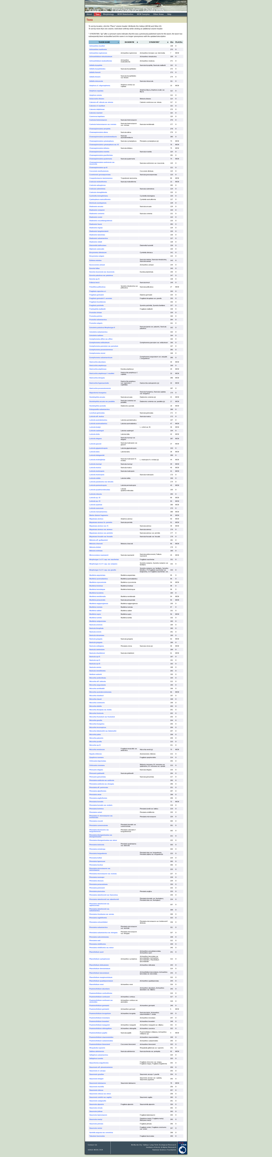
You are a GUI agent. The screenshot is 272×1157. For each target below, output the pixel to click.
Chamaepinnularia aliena (98, 132)
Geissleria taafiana (96, 335)
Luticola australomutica (98, 420)
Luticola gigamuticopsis (98, 448)
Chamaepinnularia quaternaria (100, 159)
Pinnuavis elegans (96, 770)
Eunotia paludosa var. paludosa (101, 275)
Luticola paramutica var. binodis (101, 482)
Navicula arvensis (95, 625)
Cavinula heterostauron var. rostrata (102, 124)
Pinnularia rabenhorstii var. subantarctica (99, 909)
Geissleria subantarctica (98, 332)
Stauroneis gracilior (96, 1074)
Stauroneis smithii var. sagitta (100, 1097)
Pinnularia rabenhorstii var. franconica (103, 895)
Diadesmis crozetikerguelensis (100, 220)
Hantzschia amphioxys (97, 365)
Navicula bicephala (96, 628)
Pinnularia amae (95, 794)
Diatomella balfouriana (97, 245)
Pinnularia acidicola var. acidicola (101, 780)
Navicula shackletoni (97, 653)
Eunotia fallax (94, 268)
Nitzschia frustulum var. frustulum (102, 717)
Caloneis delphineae (97, 109)
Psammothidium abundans (99, 989)
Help (169, 14)
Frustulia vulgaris (95, 323)
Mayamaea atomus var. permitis (101, 533)
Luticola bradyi (95, 427)
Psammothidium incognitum (100, 1013)
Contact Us (92, 1145)
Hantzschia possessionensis (100, 388)
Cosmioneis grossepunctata (99, 174)
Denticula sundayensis (97, 203)
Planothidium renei (96, 984)
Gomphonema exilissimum (99, 342)
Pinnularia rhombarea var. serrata (101, 914)
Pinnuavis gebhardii (96, 773)
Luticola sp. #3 (94, 501)
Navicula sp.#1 (94, 656)
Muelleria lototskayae (97, 589)
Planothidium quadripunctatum (101, 981)
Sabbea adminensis (96, 1051)
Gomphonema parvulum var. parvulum (103, 346)
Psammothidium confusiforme (100, 993)
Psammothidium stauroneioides (101, 1037)
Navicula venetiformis (97, 671)
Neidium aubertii (95, 674)
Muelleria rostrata (95, 607)
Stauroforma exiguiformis (99, 1063)
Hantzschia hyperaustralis (99, 383)
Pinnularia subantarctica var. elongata (103, 932)
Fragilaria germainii (96, 295)
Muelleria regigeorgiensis (98, 603)
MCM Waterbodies (125, 14)
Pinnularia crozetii (96, 821)
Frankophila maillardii (97, 309)
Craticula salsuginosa (97, 185)
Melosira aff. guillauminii (98, 540)
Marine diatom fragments (98, 515)
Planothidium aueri (96, 952)
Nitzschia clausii (95, 699)
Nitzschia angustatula (97, 685)
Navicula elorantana (96, 635)
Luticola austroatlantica (98, 423)
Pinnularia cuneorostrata (98, 825)
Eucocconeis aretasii (97, 265)
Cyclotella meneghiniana (98, 196)
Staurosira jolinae (95, 1111)
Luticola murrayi (95, 464)
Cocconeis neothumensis (99, 171)
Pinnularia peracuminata (98, 884)
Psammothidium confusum (99, 997)
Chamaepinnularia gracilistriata (101, 155)
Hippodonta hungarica (97, 393)
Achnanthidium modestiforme (100, 61)
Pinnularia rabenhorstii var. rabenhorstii (104, 899)
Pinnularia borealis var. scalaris (100, 805)
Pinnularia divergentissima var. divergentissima (100, 836)
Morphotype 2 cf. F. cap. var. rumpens (103, 564)
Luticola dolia (94, 434)
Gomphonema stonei (97, 353)
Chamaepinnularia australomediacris (103, 136)
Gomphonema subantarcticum (100, 357)
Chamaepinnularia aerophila (99, 129)
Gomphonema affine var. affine (100, 339)
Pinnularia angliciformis (98, 798)
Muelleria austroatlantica (98, 579)
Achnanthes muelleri (97, 46)
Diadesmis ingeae (96, 228)
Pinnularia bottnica (96, 809)
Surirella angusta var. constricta (101, 1132)
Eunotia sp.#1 (94, 279)
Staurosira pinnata (96, 1124)
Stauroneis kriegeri (96, 1079)
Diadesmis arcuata (96, 206)
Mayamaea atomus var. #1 (98, 526)
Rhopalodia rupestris (97, 1048)
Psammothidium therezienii (99, 1044)
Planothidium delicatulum (99, 965)
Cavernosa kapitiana (97, 116)
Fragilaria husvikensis (97, 302)
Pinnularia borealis (96, 801)
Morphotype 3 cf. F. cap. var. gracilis (102, 570)
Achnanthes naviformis (98, 49)
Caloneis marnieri (95, 113)
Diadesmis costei (95, 217)
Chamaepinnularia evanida (99, 152)
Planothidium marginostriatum (100, 977)
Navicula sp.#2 (94, 664)
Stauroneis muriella (96, 1086)
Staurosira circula (95, 1108)
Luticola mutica (95, 467)
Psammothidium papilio (98, 1033)
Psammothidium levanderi (99, 1021)
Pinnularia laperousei (97, 861)
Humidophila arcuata (97, 397)
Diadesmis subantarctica (98, 238)
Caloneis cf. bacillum (97, 106)
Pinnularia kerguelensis (98, 853)
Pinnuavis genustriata (97, 777)
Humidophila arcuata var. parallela (102, 401)
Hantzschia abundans (97, 362)
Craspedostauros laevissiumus (100, 178)
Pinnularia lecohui (96, 865)
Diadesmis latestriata (97, 235)
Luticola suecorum (96, 508)
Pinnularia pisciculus (97, 891)
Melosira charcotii (96, 543)
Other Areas (158, 14)
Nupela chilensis (95, 754)
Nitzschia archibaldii (97, 688)
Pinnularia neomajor (96, 877)
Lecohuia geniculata (97, 413)
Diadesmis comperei (97, 210)
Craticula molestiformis (98, 182)
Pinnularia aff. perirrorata (98, 787)
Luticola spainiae (95, 505)
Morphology (108, 14)
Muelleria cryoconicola (97, 582)
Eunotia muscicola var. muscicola (101, 272)
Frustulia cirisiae (95, 312)
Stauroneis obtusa (96, 1090)
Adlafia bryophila (95, 65)
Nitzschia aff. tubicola (97, 681)
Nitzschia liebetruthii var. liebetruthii (102, 731)
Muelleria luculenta (96, 593)
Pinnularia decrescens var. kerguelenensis (99, 830)
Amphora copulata (96, 91)
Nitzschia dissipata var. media (100, 710)
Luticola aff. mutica (96, 416)
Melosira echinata (95, 551)
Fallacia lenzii (94, 282)
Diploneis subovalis (96, 249)
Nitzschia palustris (96, 738)
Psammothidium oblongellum (100, 1028)
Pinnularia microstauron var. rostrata (103, 874)
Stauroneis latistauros (97, 1083)
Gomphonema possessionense (101, 349)
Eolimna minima (95, 260)
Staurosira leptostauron (98, 1115)
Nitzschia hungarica (96, 724)
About (89, 14)
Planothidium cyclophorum (99, 959)
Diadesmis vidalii (95, 242)
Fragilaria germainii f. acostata (100, 298)
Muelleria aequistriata (97, 575)
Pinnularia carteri (95, 812)
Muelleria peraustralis (97, 600)
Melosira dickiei (95, 547)
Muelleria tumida (95, 618)
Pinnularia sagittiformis (98, 918)
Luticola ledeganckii (96, 455)
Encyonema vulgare (96, 256)
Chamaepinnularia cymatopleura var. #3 (104, 144)
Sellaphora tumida (96, 1058)
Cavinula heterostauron (98, 120)
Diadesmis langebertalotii (98, 231)
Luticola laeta (94, 452)
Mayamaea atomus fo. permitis (100, 522)
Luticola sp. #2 (94, 497)
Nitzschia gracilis (95, 720)
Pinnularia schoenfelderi (98, 922)
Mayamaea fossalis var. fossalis (101, 536)
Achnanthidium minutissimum (100, 56)
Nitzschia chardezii (96, 695)
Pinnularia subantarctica (98, 927)
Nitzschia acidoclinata (97, 678)
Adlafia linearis (94, 77)
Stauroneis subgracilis (97, 1101)
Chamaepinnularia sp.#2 (98, 167)
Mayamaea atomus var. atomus (100, 529)
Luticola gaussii (95, 444)
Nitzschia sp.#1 (95, 745)
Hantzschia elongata (97, 378)
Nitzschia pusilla (95, 741)
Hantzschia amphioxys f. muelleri (101, 373)
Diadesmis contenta (96, 213)
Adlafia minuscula (96, 81)
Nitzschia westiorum (97, 749)
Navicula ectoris (95, 632)
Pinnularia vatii (94, 940)
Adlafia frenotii (94, 72)
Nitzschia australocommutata (100, 692)
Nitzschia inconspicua (97, 727)
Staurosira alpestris (96, 1104)
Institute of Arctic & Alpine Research (161, 1147)
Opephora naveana (96, 757)
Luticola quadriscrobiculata (99, 489)
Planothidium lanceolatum (99, 973)
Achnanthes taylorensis (98, 53)
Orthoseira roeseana (97, 765)
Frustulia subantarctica (98, 319)
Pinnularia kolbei (95, 858)
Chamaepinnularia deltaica (99, 148)
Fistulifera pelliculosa (97, 287)
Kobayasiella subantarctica (99, 409)
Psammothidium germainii (99, 1005)
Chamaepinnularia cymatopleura (101, 141)
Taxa (97, 14)
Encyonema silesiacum (98, 252)
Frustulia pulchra (95, 316)
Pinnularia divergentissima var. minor (103, 840)
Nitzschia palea (95, 734)
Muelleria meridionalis (97, 596)
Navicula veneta (95, 667)
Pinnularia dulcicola (96, 844)
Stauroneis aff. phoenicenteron (101, 1067)
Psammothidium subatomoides (101, 1041)
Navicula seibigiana (96, 646)
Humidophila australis (97, 406)
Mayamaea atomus (96, 519)
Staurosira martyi (95, 1119)
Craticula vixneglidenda (98, 192)
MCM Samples (143, 14)
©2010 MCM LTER (95, 1150)
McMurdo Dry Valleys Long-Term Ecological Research (153, 1145)
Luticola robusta (95, 494)
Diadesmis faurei (95, 224)
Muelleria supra (95, 614)
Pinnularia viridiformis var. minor (101, 947)
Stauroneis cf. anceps (97, 1071)
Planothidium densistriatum (99, 968)
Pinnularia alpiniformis (97, 791)
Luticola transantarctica (98, 512)
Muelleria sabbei (95, 610)
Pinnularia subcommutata (99, 937)
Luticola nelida (94, 478)
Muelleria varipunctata (97, 621)
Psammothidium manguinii (99, 1025)
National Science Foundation (164, 1150)
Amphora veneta (95, 95)
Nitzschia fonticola (96, 713)
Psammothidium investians (99, 1018)
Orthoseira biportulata (97, 761)
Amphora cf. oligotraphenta (99, 85)
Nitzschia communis (97, 702)
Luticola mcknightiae (97, 459)
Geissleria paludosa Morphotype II (102, 327)
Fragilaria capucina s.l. (97, 291)
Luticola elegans (95, 438)
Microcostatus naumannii (98, 555)
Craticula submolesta (97, 189)
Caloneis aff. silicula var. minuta (101, 102)
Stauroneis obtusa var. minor (100, 1094)
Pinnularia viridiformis (97, 944)
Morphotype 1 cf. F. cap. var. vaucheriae (104, 559)
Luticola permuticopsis (98, 485)
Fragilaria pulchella (96, 305)
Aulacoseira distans (96, 99)
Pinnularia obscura (96, 881)
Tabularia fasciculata (97, 1136)
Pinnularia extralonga (97, 849)
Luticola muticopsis (96, 471)
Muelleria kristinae (96, 586)
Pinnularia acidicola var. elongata (101, 784)
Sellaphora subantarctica (98, 1055)
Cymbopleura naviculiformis (99, 199)
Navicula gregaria (95, 639)
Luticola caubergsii (96, 430)
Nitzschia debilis (95, 706)
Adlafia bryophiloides (97, 69)
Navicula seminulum (97, 649)
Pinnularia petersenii (97, 888)
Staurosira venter (95, 1128)
